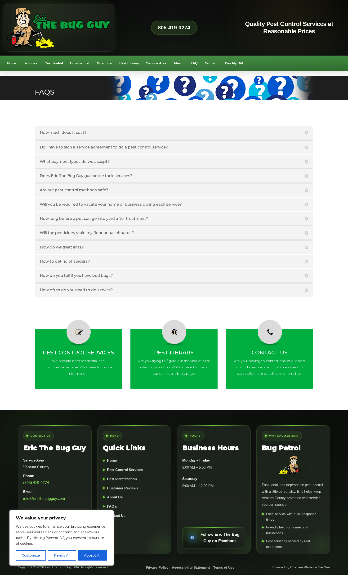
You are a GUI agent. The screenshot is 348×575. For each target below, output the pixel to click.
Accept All (92, 555)
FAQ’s (112, 506)
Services (30, 63)
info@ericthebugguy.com (44, 499)
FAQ (194, 63)
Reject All (62, 555)
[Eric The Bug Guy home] (59, 28)
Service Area (156, 63)
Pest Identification (122, 479)
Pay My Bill (234, 63)
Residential (54, 63)
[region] (61, 538)
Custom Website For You (310, 567)
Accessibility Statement (191, 567)
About (179, 63)
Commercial (79, 63)
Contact (211, 63)
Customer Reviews (122, 488)
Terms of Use (223, 567)
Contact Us (116, 516)
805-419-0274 (174, 27)
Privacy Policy (157, 567)
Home (11, 63)
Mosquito (104, 63)
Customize (31, 555)
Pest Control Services (125, 470)
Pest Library (129, 63)
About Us (115, 497)
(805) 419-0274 (36, 483)
